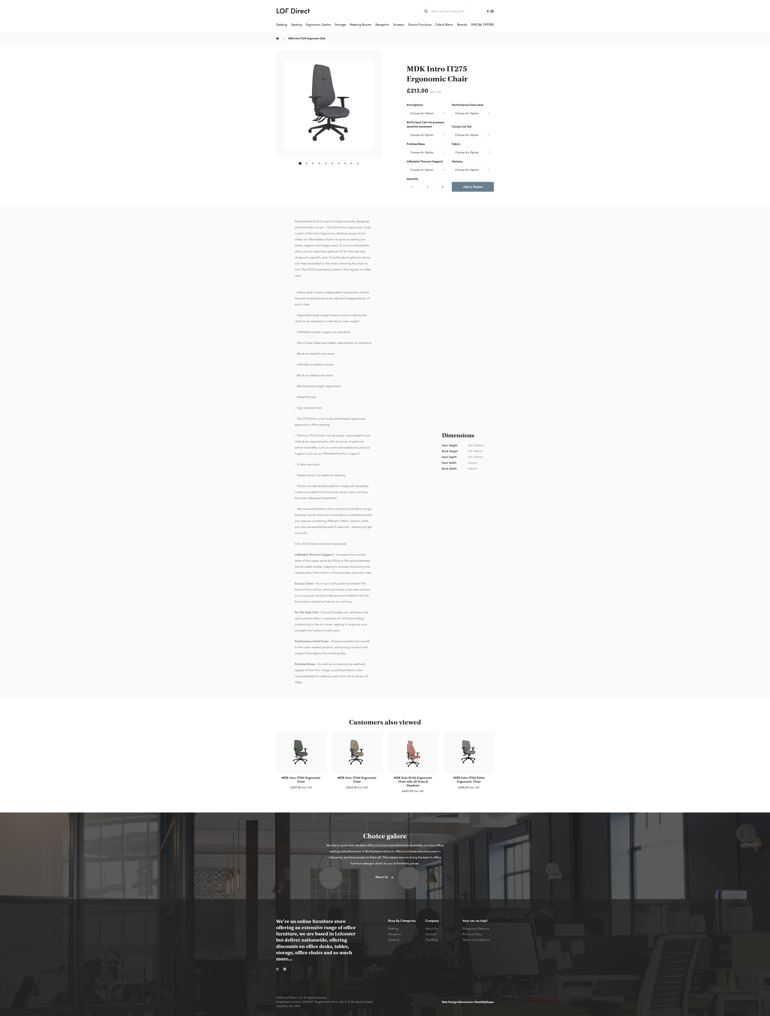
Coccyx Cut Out (462, 126)
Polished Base (416, 144)
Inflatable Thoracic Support (425, 161)
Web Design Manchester (458, 1002)
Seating (393, 928)
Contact (430, 934)
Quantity (412, 179)
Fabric (456, 144)
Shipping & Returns (476, 928)
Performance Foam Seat (467, 105)
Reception (395, 934)
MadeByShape (484, 1002)
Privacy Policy (472, 934)
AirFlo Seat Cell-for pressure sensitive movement (425, 124)
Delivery (457, 161)
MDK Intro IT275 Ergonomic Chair (306, 38)
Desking (393, 939)
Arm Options (415, 105)
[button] (300, 163)
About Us (431, 928)
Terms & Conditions (476, 939)
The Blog (431, 939)
